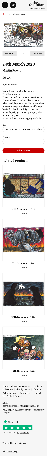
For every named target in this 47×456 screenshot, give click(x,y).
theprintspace (20, 443)
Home (5, 14)
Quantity (6, 137)
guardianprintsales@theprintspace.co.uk (21, 406)
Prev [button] (11, 54)
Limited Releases (19, 386)
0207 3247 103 (9, 410)
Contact (18, 396)
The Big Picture (23, 390)
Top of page (12, 452)
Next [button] (36, 54)
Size (4, 125)
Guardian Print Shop (37, 8)
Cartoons (23, 393)
